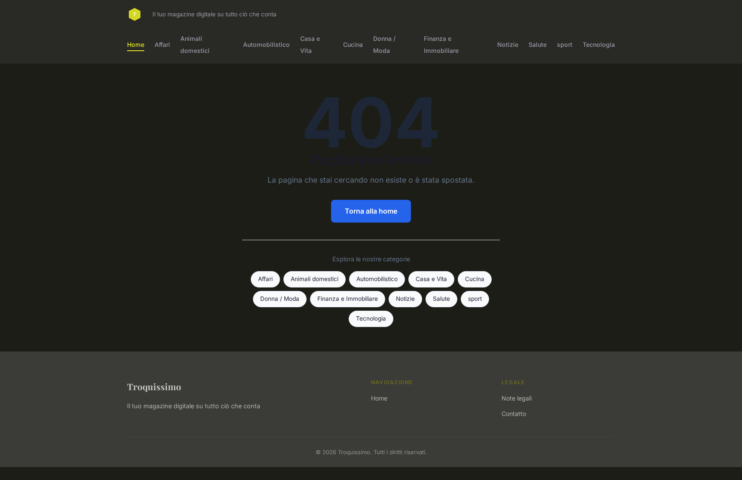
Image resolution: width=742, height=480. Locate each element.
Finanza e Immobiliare (441, 44)
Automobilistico (266, 44)
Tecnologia (599, 44)
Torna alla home (371, 211)
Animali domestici (195, 44)
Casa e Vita (310, 44)
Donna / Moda (384, 44)
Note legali (517, 398)
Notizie (507, 44)
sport (564, 44)
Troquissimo (154, 386)
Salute (538, 44)
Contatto (514, 413)
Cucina (353, 44)
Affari (162, 44)
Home (135, 44)
